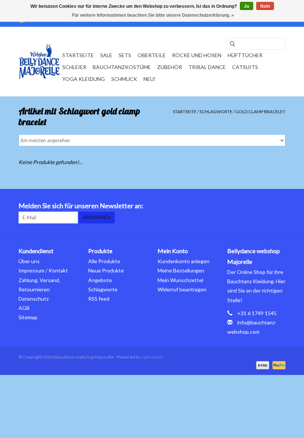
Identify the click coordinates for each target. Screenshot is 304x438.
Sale (106, 55)
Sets (125, 55)
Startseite (78, 55)
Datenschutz (34, 298)
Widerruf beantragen (182, 289)
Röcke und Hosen (196, 55)
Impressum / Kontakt (43, 270)
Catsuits (245, 67)
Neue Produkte (106, 270)
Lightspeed (152, 357)
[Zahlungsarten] (262, 364)
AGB (24, 308)
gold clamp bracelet (260, 111)
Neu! (149, 79)
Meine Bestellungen (181, 270)
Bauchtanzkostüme (122, 67)
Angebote (100, 280)
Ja (246, 6)
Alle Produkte (104, 261)
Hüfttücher (245, 55)
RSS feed (98, 298)
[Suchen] (230, 44)
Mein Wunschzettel (180, 280)
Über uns (29, 261)
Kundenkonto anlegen (183, 261)
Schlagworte (215, 111)
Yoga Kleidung (83, 79)
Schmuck (124, 79)
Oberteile (152, 55)
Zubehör (169, 67)
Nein (265, 6)
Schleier (74, 67)
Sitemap (28, 317)
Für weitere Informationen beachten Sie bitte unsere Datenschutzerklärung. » (153, 15)
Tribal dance (207, 67)
